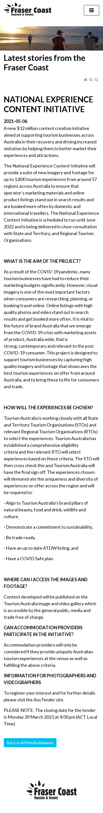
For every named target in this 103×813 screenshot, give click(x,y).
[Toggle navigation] (91, 10)
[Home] (86, 79)
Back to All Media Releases (30, 742)
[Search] (96, 79)
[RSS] (91, 79)
